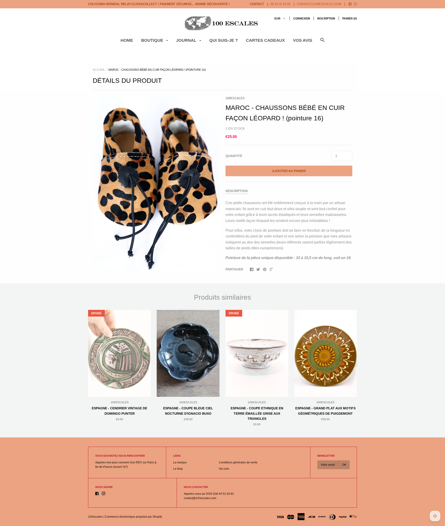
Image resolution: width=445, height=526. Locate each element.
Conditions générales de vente (238, 462)
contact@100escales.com (319, 4)
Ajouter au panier (289, 171)
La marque (180, 462)
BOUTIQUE (152, 40)
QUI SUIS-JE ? (223, 40)
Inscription (326, 18)
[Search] (322, 42)
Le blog (178, 468)
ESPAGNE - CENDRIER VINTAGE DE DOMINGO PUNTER (119, 410)
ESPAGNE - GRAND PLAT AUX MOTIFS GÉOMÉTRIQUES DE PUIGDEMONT (325, 410)
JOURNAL (186, 40)
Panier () (349, 18)
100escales (235, 98)
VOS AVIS (302, 40)
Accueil (99, 69)
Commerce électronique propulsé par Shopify (133, 516)
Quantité (234, 156)
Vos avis (224, 468)
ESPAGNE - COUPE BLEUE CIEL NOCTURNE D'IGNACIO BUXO (188, 410)
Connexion (301, 18)
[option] (156, 184)
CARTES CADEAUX (265, 40)
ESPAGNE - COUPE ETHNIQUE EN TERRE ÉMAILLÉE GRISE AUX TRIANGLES (257, 413)
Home (127, 40)
